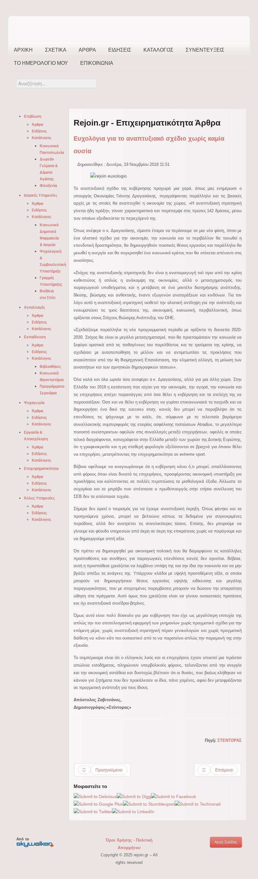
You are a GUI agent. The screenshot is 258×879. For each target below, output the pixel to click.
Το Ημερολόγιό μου (41, 63)
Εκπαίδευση (35, 337)
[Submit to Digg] (134, 796)
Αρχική (23, 50)
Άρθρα (87, 50)
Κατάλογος (158, 50)
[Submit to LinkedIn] (133, 811)
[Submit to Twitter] (93, 811)
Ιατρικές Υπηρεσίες (40, 195)
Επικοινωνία (96, 63)
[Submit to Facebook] (173, 796)
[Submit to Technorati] (198, 803)
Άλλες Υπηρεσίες (39, 498)
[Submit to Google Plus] (98, 803)
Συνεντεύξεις (205, 50)
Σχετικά (55, 50)
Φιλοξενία (48, 185)
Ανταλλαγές (34, 307)
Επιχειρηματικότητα (41, 468)
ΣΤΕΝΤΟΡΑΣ (229, 740)
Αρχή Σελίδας (226, 842)
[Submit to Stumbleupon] (149, 803)
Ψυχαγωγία (34, 403)
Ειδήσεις (119, 50)
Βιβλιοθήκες (50, 366)
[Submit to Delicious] (95, 796)
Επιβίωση (32, 116)
